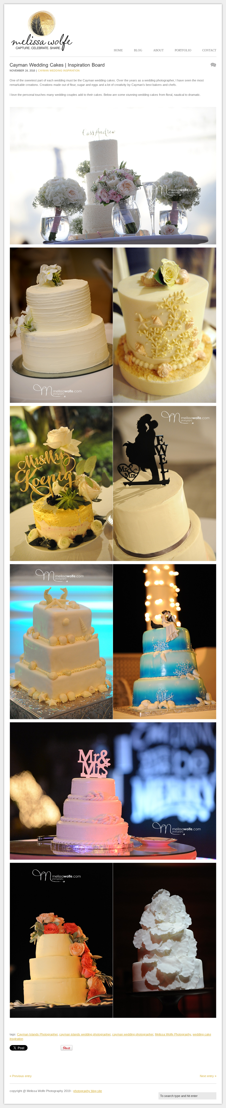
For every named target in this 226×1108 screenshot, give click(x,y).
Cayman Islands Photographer (37, 1034)
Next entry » (208, 1076)
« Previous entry (21, 1076)
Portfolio (183, 50)
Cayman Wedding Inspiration (59, 70)
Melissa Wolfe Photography (173, 1034)
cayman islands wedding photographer (85, 1034)
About (158, 50)
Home (118, 50)
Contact (209, 50)
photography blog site (87, 1091)
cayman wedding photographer (132, 1034)
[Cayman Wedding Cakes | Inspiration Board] (57, 64)
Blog (138, 50)
